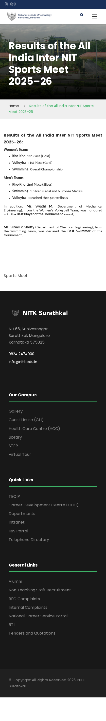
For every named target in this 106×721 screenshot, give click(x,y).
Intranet (17, 522)
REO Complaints (24, 599)
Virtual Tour (20, 454)
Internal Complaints (28, 607)
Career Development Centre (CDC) (44, 505)
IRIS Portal (18, 531)
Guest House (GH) (26, 420)
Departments (22, 513)
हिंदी (13, 4)
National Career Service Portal (38, 616)
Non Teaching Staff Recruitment (40, 590)
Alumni (15, 581)
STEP (13, 446)
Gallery (16, 411)
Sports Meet (16, 275)
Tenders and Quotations (32, 633)
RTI (12, 624)
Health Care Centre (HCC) (34, 428)
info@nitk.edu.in (23, 361)
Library (15, 437)
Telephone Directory (29, 539)
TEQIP (14, 496)
